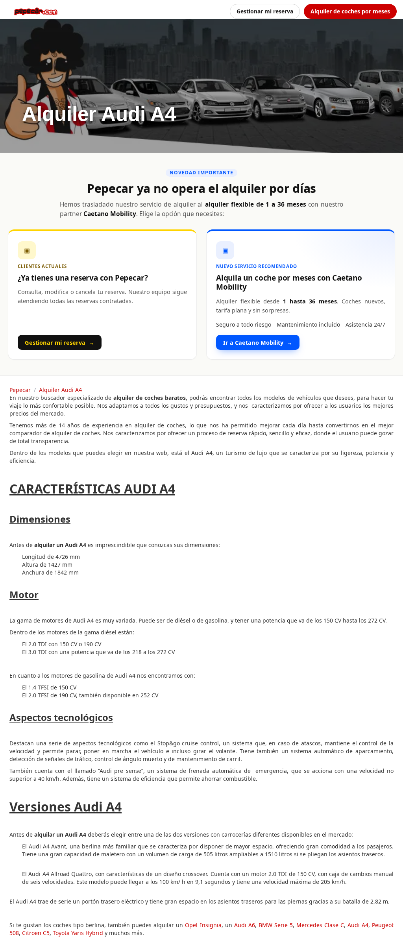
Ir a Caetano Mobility (257, 342)
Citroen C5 (36, 933)
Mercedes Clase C (320, 925)
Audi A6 (244, 925)
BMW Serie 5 (276, 925)
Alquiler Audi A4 (60, 390)
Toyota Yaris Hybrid (78, 933)
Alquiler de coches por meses (350, 11)
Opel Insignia (203, 925)
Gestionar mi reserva (265, 11)
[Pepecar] (35, 11)
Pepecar (20, 390)
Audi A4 (358, 925)
